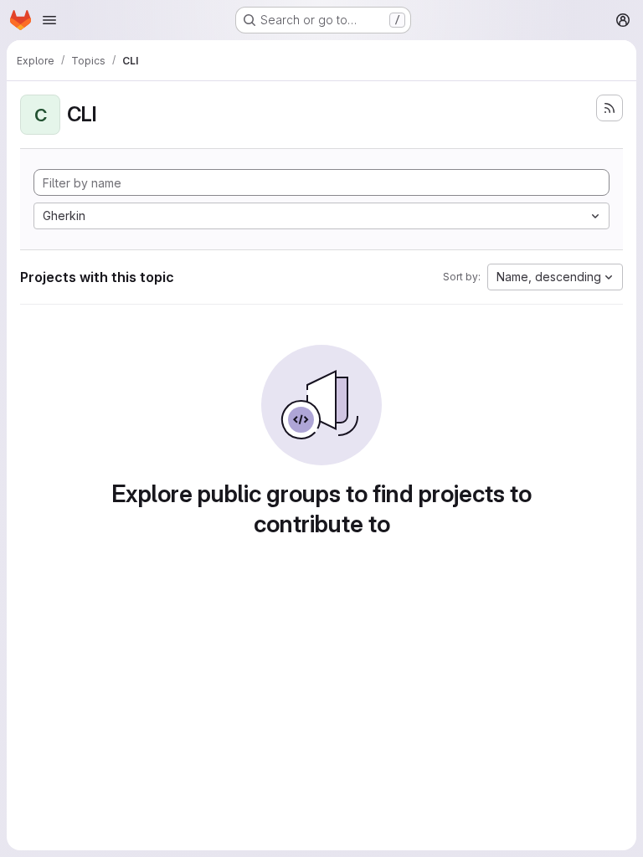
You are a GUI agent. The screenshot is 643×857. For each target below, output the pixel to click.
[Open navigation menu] (49, 20)
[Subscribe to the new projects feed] (609, 108)
